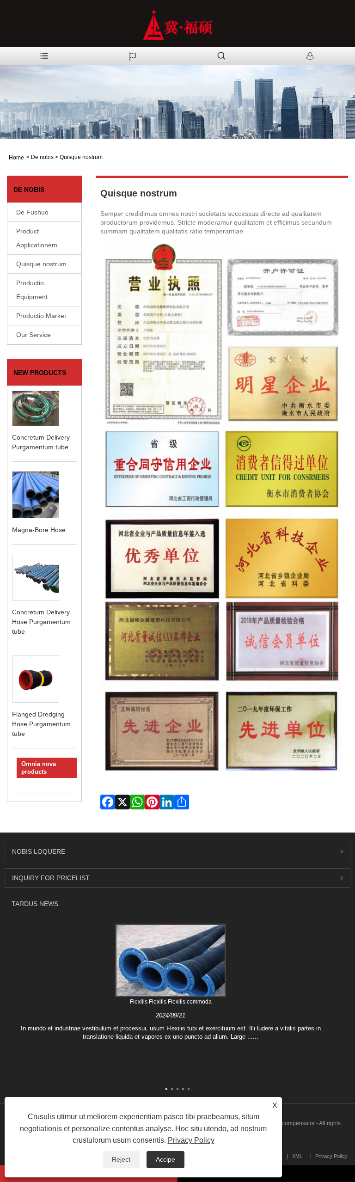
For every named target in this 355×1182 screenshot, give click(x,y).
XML (297, 1156)
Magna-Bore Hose (39, 529)
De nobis (42, 157)
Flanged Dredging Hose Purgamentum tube (41, 723)
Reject (121, 1159)
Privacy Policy (191, 1140)
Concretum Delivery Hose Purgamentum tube (41, 621)
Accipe (165, 1159)
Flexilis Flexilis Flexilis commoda (171, 1001)
